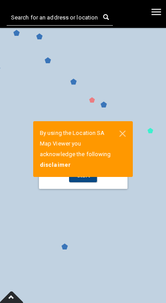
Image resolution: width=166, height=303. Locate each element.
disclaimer (55, 164)
